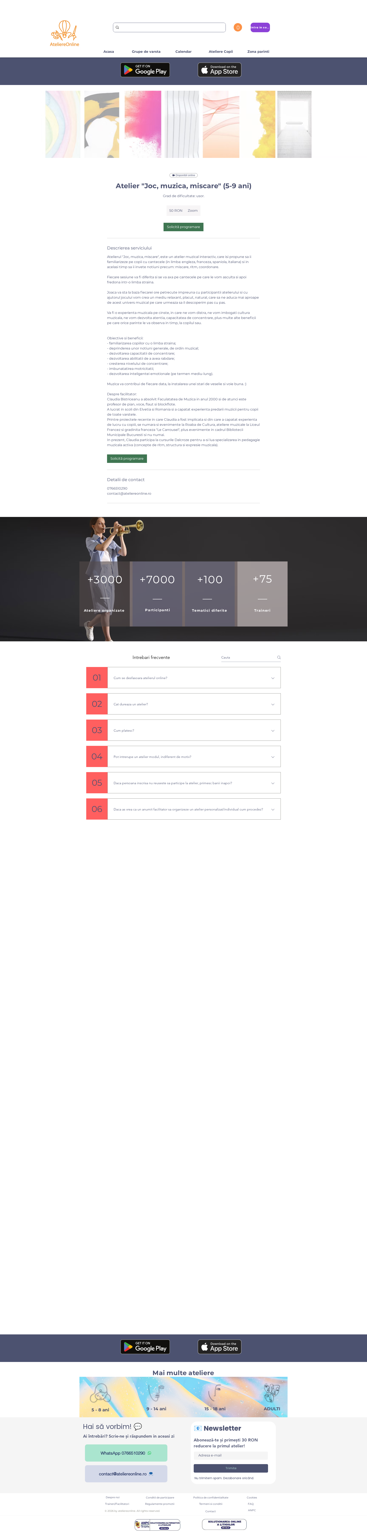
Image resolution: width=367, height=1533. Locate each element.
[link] (183, 227)
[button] (238, 27)
